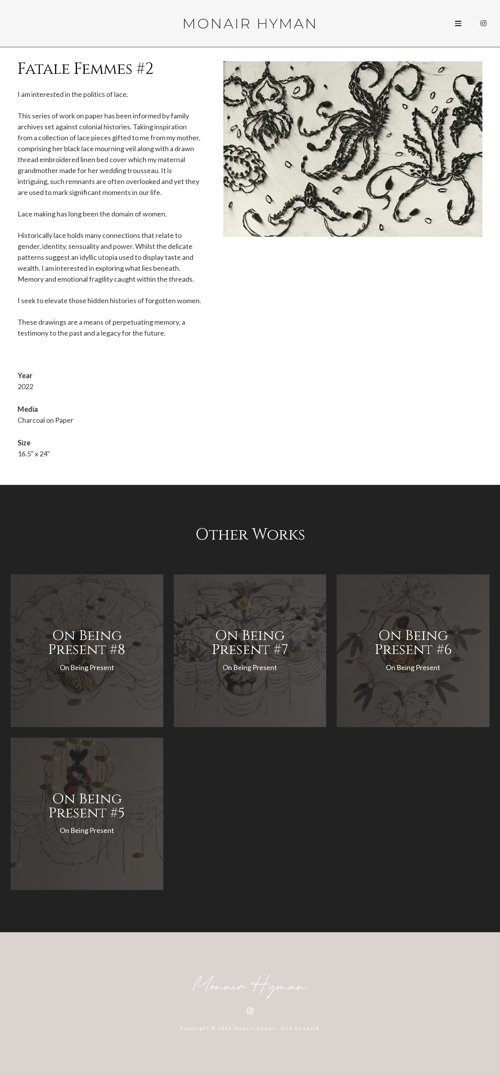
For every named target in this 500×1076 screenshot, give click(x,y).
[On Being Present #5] (87, 814)
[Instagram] (483, 23)
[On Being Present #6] (413, 650)
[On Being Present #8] (87, 650)
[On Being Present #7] (250, 650)
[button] (458, 23)
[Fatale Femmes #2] (352, 67)
